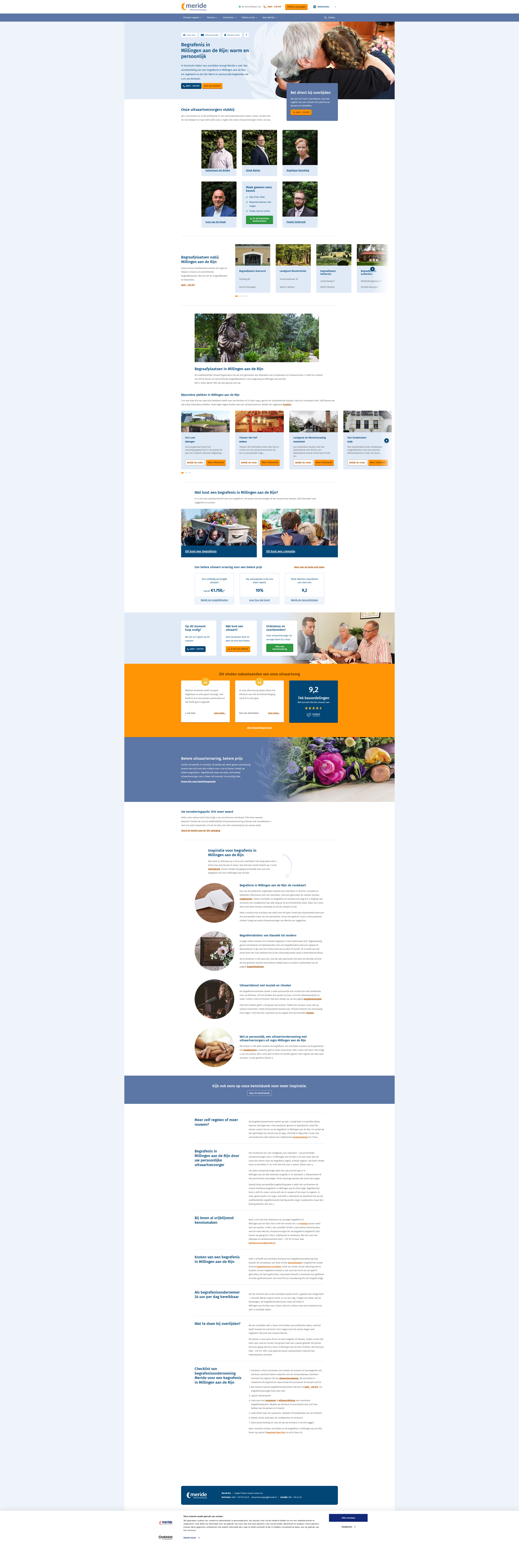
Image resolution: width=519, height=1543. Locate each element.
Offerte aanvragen (296, 7)
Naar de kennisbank (259, 1093)
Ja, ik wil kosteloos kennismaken (259, 219)
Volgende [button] (372, 269)
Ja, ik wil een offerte (238, 649)
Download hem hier (275, 1432)
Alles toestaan (348, 1518)
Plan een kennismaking (280, 647)
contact (256, 1493)
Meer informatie (216, 462)
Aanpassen (347, 1526)
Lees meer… (220, 713)
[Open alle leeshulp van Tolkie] (246, 35)
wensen (304, 1223)
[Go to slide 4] (247, 296)
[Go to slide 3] (243, 296)
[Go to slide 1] (236, 296)
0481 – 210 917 (285, 1239)
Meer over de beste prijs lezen (309, 567)
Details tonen (190, 1538)
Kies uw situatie (212, 86)
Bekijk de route (195, 462)
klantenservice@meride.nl (262, 1243)
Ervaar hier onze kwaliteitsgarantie (198, 782)
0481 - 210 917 (274, 6)
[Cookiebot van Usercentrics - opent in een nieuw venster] (165, 1538)
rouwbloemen (250, 1050)
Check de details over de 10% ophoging (200, 831)
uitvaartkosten (295, 1262)
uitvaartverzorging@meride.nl (264, 1497)
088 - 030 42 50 (295, 1497)
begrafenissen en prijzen (269, 1266)
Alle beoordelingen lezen (259, 728)
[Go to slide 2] (240, 296)
